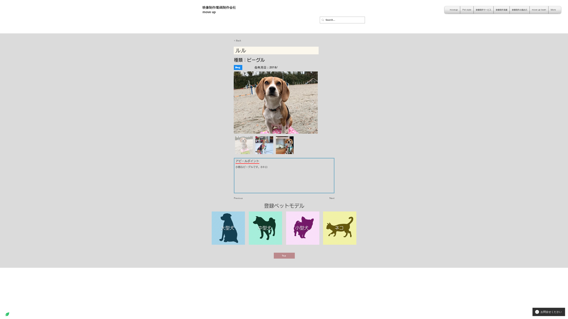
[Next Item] (312, 102)
